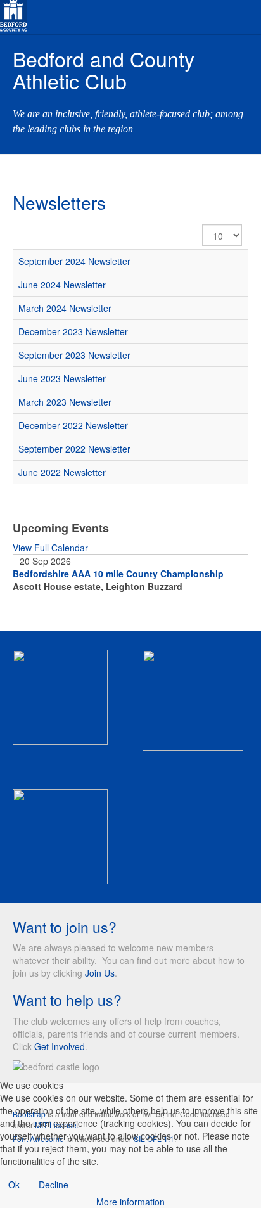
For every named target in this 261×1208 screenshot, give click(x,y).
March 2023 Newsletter (64, 401)
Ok (14, 1184)
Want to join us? (65, 926)
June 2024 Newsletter (62, 284)
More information (130, 1201)
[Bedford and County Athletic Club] (13, 14)
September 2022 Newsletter (74, 448)
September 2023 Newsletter (74, 355)
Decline (53, 1184)
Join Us (100, 973)
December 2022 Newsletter (73, 425)
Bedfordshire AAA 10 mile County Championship (118, 573)
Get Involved (59, 1046)
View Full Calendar (50, 547)
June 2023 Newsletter (62, 378)
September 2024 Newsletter (74, 261)
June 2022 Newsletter (62, 472)
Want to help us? (67, 999)
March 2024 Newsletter (64, 308)
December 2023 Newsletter (73, 331)
